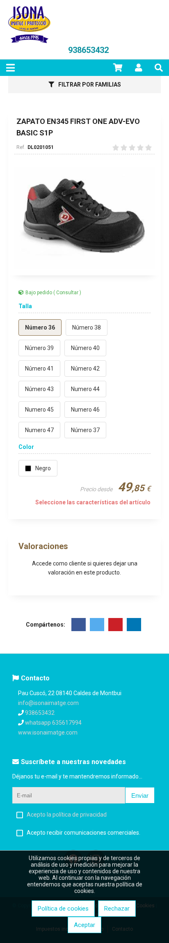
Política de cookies (63, 908)
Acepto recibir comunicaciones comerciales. (83, 832)
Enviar (139, 795)
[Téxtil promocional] (29, 41)
